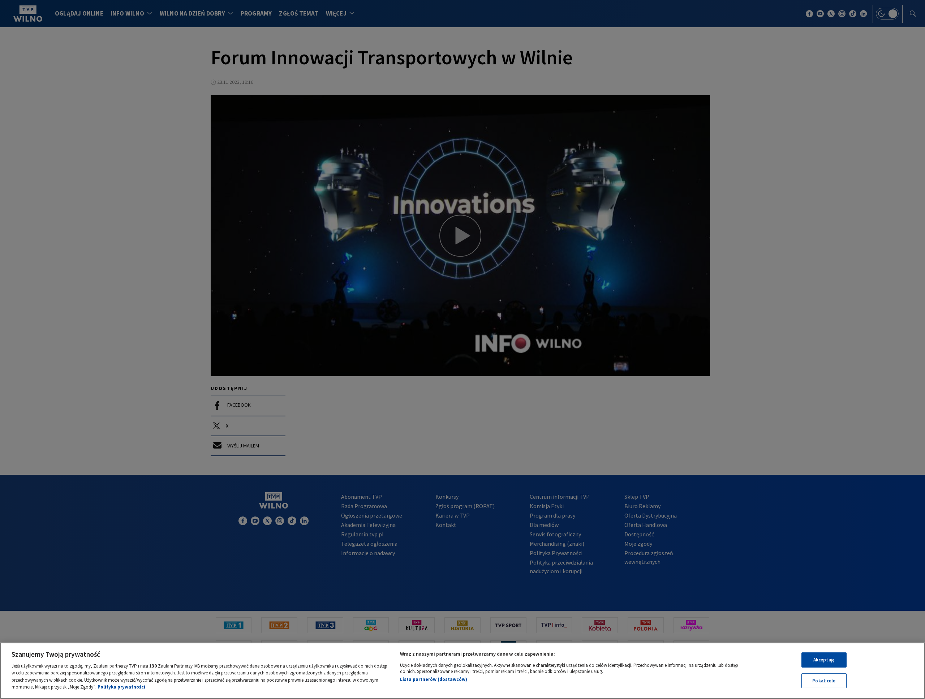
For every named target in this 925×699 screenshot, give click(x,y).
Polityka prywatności (121, 687)
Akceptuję (824, 660)
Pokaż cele (823, 680)
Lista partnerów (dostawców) (433, 679)
